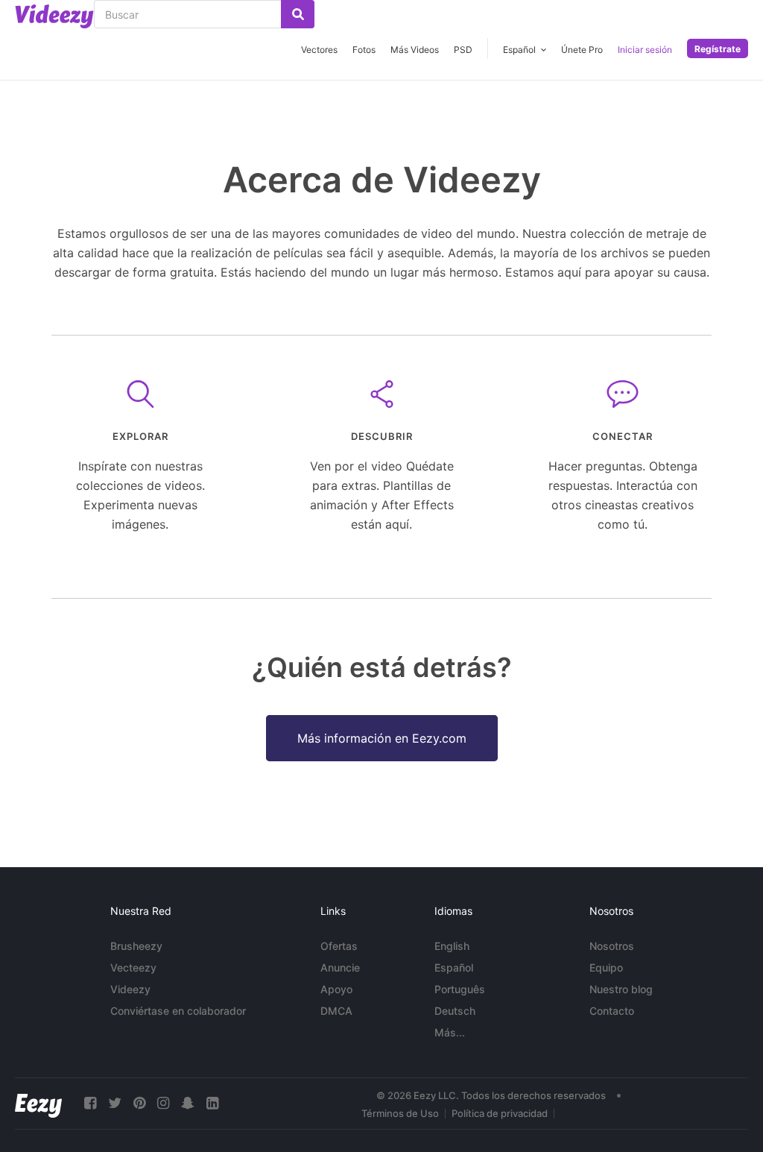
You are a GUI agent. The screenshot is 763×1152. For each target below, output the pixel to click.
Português (459, 989)
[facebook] (90, 1103)
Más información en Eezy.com (381, 738)
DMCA (336, 1010)
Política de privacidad (500, 1113)
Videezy (130, 989)
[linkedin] (212, 1103)
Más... (449, 1032)
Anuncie (340, 967)
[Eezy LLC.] (38, 1103)
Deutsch (454, 1010)
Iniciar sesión (645, 49)
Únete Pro (582, 49)
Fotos (364, 49)
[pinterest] (139, 1103)
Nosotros (611, 945)
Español (453, 967)
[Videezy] (54, 16)
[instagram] (163, 1103)
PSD (463, 49)
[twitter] (114, 1103)
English (451, 945)
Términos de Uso (400, 1113)
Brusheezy (136, 945)
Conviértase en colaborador (178, 1010)
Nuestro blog (621, 989)
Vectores (319, 49)
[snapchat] (187, 1103)
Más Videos (414, 49)
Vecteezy (133, 967)
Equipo (606, 967)
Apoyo (336, 989)
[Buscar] (297, 14)
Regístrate (717, 48)
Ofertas (339, 945)
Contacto (611, 1010)
